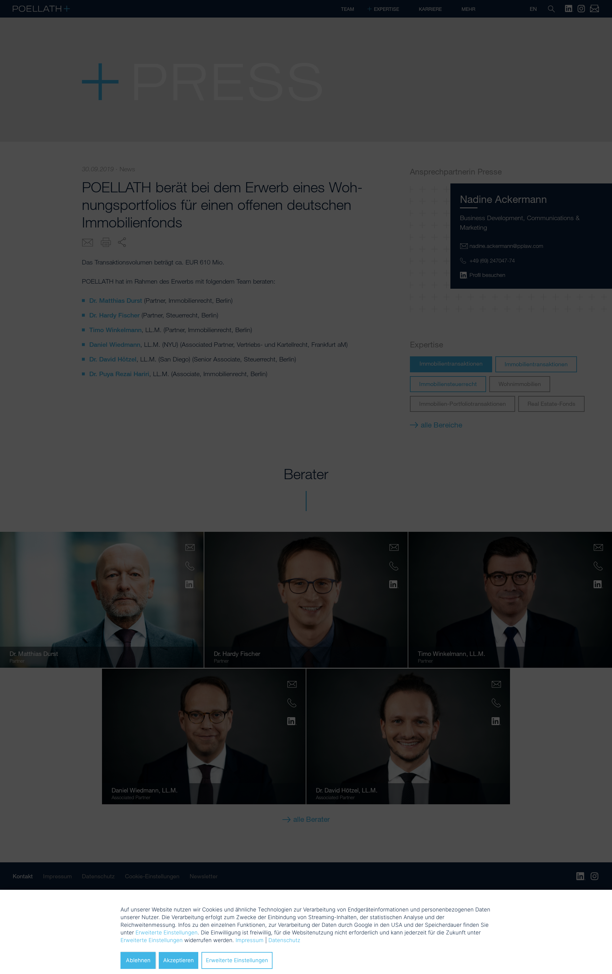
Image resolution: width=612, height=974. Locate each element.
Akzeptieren (178, 960)
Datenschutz (284, 940)
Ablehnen (138, 960)
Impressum (250, 940)
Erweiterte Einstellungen (166, 932)
